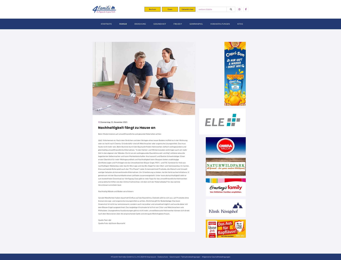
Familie (123, 24)
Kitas (240, 24)
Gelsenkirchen (187, 9)
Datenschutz (163, 257)
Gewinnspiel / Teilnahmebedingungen (184, 257)
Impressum (151, 257)
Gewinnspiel (196, 24)
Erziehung (140, 24)
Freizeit (178, 24)
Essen (170, 9)
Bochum (152, 9)
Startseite (106, 24)
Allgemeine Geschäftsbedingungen (216, 257)
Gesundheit (159, 24)
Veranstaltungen (220, 24)
